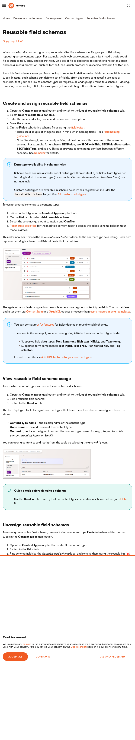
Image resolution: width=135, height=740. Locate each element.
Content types (74, 18)
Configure (43, 656)
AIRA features (45, 324)
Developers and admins (27, 18)
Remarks (39, 153)
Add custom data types (71, 194)
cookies (27, 644)
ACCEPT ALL (15, 656)
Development (54, 18)
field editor (77, 127)
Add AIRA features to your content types (66, 357)
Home (6, 18)
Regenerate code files (23, 225)
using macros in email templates (110, 311)
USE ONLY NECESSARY (112, 656)
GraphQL (55, 311)
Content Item (34, 311)
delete (123, 499)
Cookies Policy (79, 646)
